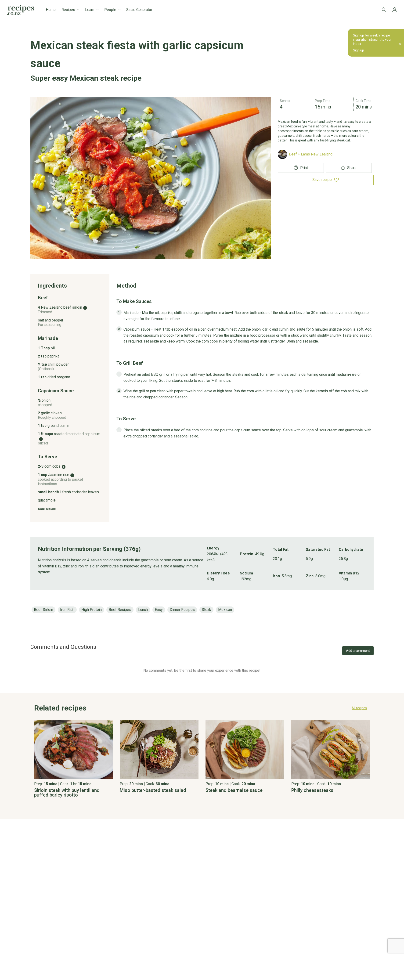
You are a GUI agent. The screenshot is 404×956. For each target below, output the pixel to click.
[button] (202, 708)
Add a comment (358, 651)
